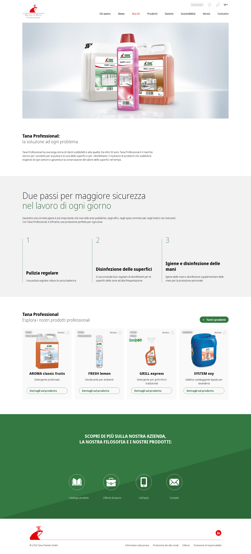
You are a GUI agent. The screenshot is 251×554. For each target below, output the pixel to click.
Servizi (206, 13)
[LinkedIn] (218, 533)
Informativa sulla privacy (137, 545)
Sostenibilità (188, 13)
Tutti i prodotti (216, 319)
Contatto (223, 13)
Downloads (197, 4)
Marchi (136, 13)
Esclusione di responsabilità (207, 545)
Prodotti (152, 13)
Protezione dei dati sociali (166, 545)
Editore (186, 545)
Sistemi (169, 13)
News (121, 13)
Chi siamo (105, 13)
